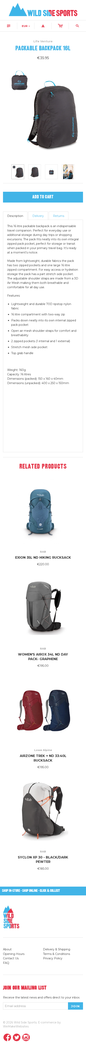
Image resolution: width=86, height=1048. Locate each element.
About (7, 949)
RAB (43, 551)
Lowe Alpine (43, 750)
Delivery (38, 216)
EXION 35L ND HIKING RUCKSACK (43, 557)
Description (15, 216)
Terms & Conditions (56, 954)
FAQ (6, 963)
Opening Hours (13, 954)
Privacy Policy (52, 958)
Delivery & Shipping (56, 949)
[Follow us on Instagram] (26, 1038)
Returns (58, 216)
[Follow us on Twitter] (16, 1038)
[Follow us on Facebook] (7, 1038)
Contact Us (11, 958)
